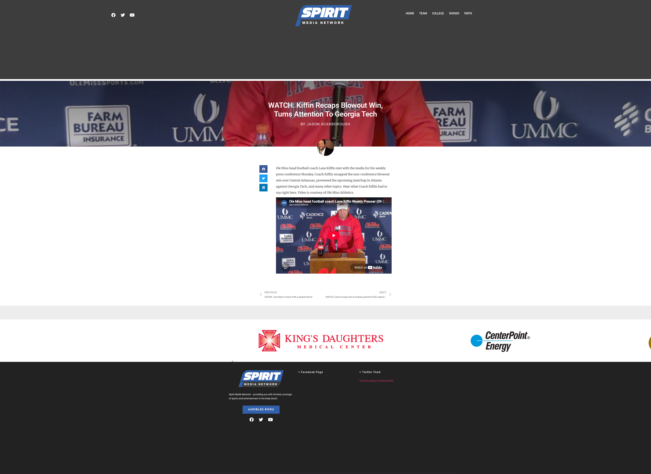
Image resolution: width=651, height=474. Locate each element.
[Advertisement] (325, 55)
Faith (468, 13)
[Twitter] (123, 15)
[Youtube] (132, 15)
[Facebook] (113, 15)
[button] (263, 169)
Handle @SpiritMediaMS (376, 381)
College (438, 13)
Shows (454, 13)
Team (423, 13)
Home (410, 13)
